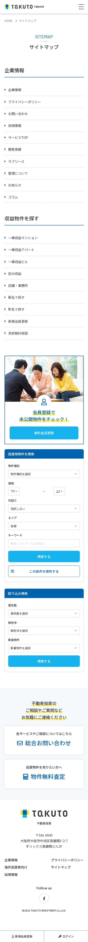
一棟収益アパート (21, 249)
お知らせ (14, 185)
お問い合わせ (18, 113)
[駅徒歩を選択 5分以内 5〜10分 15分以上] (44, 630)
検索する (44, 556)
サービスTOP (18, 137)
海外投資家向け (16, 867)
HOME (9, 21)
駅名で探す (16, 297)
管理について (18, 173)
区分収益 (14, 273)
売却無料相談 (18, 333)
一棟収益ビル (18, 261)
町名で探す (16, 309)
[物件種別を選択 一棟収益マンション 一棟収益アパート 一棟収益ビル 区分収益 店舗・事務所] (44, 473)
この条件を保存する (44, 571)
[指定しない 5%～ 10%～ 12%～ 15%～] (44, 508)
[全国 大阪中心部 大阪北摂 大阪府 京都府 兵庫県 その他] (44, 525)
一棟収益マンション (23, 237)
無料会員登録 (44, 432)
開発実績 (14, 149)
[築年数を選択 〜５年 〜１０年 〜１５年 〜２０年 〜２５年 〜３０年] (44, 613)
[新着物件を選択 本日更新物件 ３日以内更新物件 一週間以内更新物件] (44, 647)
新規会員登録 (23, 936)
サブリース (16, 161)
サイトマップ (61, 867)
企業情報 (14, 89)
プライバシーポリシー (24, 101)
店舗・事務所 (18, 285)
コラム (13, 197)
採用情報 (14, 125)
